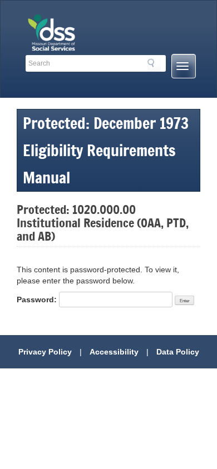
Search (154, 65)
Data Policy (177, 351)
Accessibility (114, 351)
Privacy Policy (45, 351)
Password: (38, 299)
